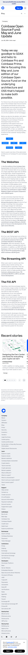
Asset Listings (5, 533)
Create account (6, 494)
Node (3, 592)
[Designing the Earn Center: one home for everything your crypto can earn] (14, 357)
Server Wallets (6, 568)
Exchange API (5, 601)
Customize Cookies (12, 647)
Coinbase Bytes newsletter (9, 461)
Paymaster (4, 582)
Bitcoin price (5, 614)
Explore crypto (5, 453)
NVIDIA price (5, 626)
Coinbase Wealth (6, 521)
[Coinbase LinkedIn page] (6, 637)
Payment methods (6, 502)
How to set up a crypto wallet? (10, 480)
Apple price (4, 628)
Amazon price (5, 633)
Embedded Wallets (7, 570)
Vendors (3, 434)
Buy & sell (4, 514)
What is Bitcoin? (6, 473)
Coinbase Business (7, 536)
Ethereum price (6, 616)
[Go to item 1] (5, 380)
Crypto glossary (6, 468)
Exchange (4, 551)
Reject (8, 651)
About (3, 418)
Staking (3, 548)
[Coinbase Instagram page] (11, 637)
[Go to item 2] (7, 380)
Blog (2, 425)
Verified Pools (5, 558)
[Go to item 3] (9, 380)
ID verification (5, 497)
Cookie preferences (7, 442)
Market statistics (6, 458)
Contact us (4, 492)
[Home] (2, 8)
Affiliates (4, 422)
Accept (20, 651)
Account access (6, 504)
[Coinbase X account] (1, 637)
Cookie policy (5, 439)
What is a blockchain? (7, 477)
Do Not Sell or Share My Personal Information (11, 445)
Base (2, 565)
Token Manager (6, 541)
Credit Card (4, 524)
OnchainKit (4, 584)
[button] (25, 8)
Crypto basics (5, 463)
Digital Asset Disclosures (9, 448)
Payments (4, 538)
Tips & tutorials (6, 465)
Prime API (4, 606)
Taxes (3, 485)
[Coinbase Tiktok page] (16, 637)
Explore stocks (5, 456)
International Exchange (8, 553)
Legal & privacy (6, 437)
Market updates (6, 470)
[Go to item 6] (14, 380)
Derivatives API (6, 608)
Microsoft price (6, 631)
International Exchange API (9, 604)
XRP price (4, 621)
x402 (2, 577)
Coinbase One (5, 519)
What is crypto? (6, 475)
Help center (5, 490)
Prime (3, 546)
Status (3, 509)
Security (4, 430)
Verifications (5, 589)
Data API (4, 587)
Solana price (5, 618)
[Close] (24, 642)
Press (3, 427)
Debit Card (4, 526)
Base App (4, 516)
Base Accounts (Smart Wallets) (10, 572)
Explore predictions (7, 528)
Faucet (3, 599)
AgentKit (4, 594)
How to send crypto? (7, 482)
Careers (3, 420)
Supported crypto (6, 506)
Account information (7, 499)
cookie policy (10, 642)
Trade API (4, 580)
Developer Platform (7, 563)
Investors (4, 432)
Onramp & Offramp (7, 575)
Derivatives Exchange (7, 555)
